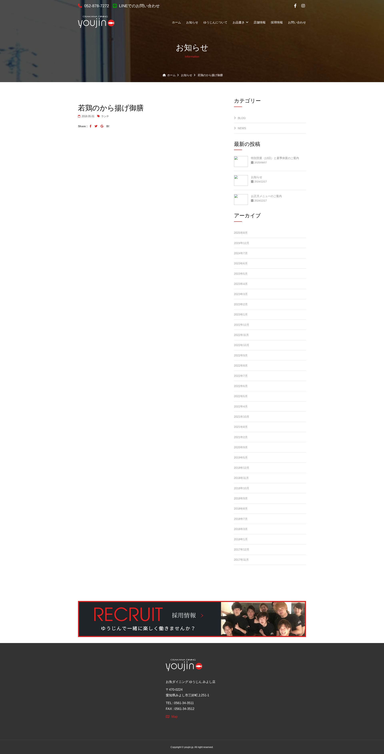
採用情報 (277, 22)
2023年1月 (241, 314)
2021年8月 (241, 426)
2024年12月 (241, 243)
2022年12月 (241, 324)
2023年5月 (241, 273)
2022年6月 (241, 386)
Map (174, 716)
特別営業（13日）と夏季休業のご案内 (275, 158)
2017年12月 (241, 549)
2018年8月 (241, 508)
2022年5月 (241, 396)
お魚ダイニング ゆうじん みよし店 (190, 681)
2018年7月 (241, 518)
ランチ (104, 116)
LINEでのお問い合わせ (139, 6)
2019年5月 (241, 457)
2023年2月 (241, 304)
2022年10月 (241, 345)
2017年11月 (241, 559)
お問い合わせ (297, 22)
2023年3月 (241, 294)
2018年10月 (241, 488)
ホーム (176, 22)
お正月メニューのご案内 (266, 196)
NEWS (242, 128)
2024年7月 (241, 253)
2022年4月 (241, 406)
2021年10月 (241, 416)
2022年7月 (241, 375)
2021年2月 (241, 437)
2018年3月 (241, 529)
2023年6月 (241, 263)
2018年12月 (241, 467)
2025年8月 (241, 232)
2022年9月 (241, 355)
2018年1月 (241, 539)
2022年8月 (241, 365)
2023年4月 (241, 283)
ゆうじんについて (215, 22)
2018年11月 (241, 478)
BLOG (242, 118)
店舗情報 (260, 22)
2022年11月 (241, 335)
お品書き (239, 22)
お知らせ (192, 22)
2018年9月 (241, 498)
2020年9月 (241, 447)
